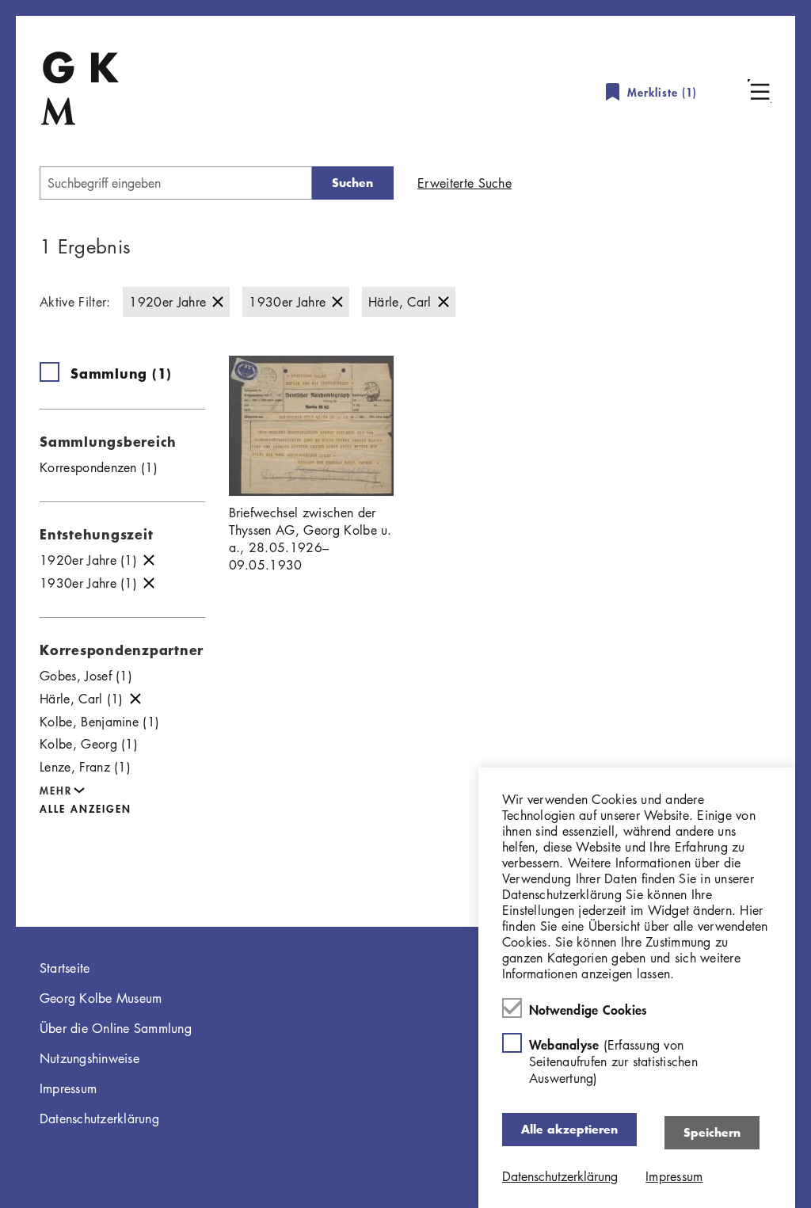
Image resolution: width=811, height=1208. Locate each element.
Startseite (65, 968)
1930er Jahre (287, 302)
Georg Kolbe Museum (101, 998)
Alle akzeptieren (569, 1129)
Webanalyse (613, 1061)
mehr (56, 790)
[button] (759, 91)
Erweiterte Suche (464, 183)
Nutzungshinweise (89, 1058)
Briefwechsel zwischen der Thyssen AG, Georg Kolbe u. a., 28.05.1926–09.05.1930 (310, 539)
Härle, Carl (400, 302)
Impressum (68, 1088)
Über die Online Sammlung (116, 1028)
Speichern (712, 1132)
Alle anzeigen (85, 808)
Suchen (352, 182)
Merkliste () (662, 92)
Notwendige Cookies (588, 1009)
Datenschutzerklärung (99, 1118)
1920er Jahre (167, 302)
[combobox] (176, 183)
